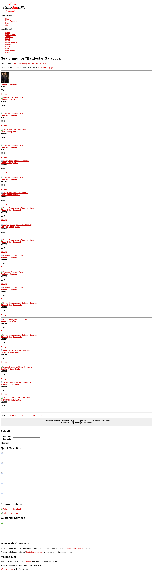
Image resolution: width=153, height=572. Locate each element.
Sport (7, 47)
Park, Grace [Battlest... (10, 132)
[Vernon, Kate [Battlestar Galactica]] (15, 350)
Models (8, 45)
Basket (8, 23)
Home (7, 33)
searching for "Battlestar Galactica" (33, 64)
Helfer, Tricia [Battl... (9, 163)
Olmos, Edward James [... (11, 210)
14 (33, 415)
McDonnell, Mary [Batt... (11, 400)
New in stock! (10, 35)
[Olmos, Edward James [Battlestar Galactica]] (19, 208)
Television (9, 37)
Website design (7, 569)
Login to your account (34, 552)
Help (7, 19)
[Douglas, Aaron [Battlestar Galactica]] (16, 225)
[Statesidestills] (14, 11)
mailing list (27, 561)
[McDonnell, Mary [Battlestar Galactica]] (17, 398)
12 (28, 415)
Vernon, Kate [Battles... (10, 352)
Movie (7, 39)
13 (30, 415)
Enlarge (4, 94)
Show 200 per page (45, 68)
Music (7, 41)
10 (23, 415)
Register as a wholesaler (76, 548)
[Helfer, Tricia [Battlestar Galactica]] (15, 161)
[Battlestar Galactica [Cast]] (5, 82)
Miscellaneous (11, 43)
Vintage (8, 49)
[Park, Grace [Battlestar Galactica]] (15, 130)
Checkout (9, 25)
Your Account (10, 21)
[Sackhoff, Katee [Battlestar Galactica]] (16, 367)
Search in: (7, 439)
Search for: (7, 437)
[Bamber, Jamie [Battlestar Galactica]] (16, 382)
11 (25, 415)
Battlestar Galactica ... (10, 84)
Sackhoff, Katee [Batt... (10, 369)
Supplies (8, 53)
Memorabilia (10, 51)
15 (35, 415)
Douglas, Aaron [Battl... (10, 227)
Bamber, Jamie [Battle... (11, 384)
